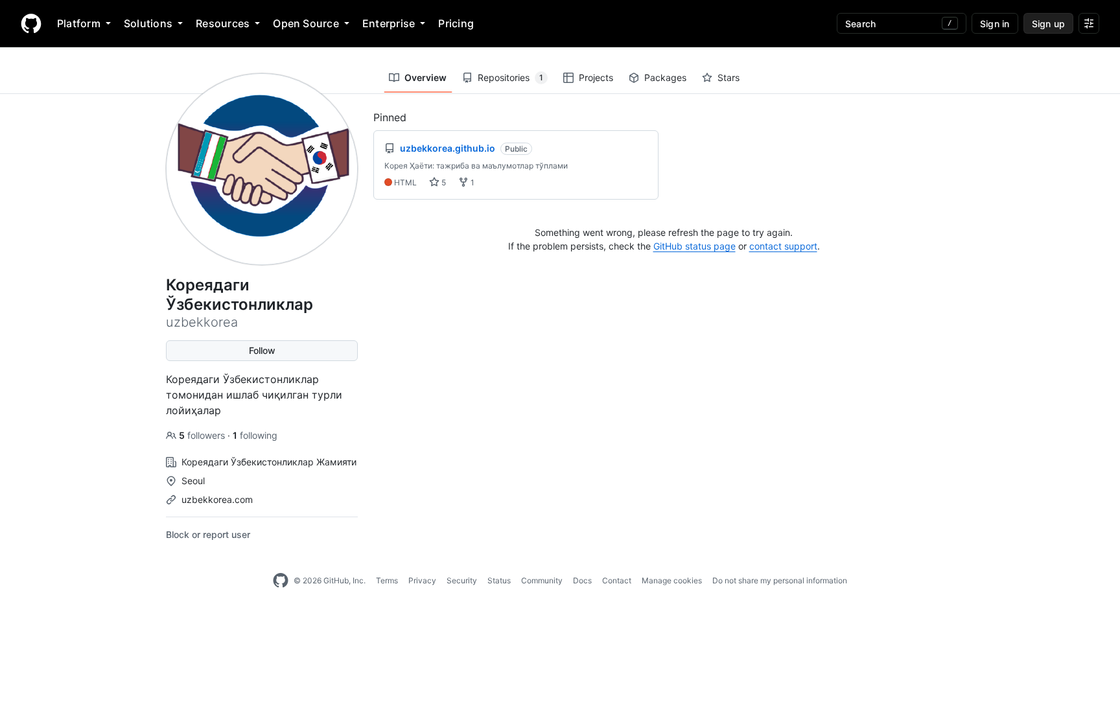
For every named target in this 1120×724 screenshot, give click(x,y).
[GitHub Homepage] (280, 580)
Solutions (148, 23)
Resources (223, 23)
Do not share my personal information (779, 580)
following (255, 435)
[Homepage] (31, 23)
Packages (665, 77)
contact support (783, 245)
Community (542, 580)
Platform (78, 23)
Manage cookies (672, 580)
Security (462, 580)
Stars (729, 77)
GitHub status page (694, 245)
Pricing (456, 23)
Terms (387, 580)
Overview (425, 77)
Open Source (306, 23)
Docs (582, 580)
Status (499, 580)
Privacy (422, 580)
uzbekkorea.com (217, 499)
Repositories (510, 77)
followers (203, 435)
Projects (596, 77)
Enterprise (388, 23)
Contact (616, 580)
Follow (262, 350)
